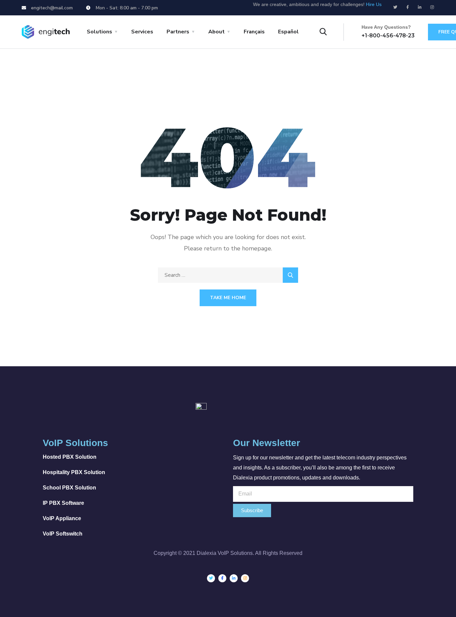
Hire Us (374, 4)
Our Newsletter (266, 443)
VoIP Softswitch (62, 534)
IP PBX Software (63, 503)
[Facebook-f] (408, 7)
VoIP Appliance (62, 518)
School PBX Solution (69, 487)
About (216, 31)
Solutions (99, 31)
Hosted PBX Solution (69, 457)
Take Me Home (228, 297)
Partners (178, 31)
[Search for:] (228, 275)
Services (142, 31)
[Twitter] (395, 7)
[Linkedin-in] (420, 7)
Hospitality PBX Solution (74, 472)
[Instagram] (432, 7)
